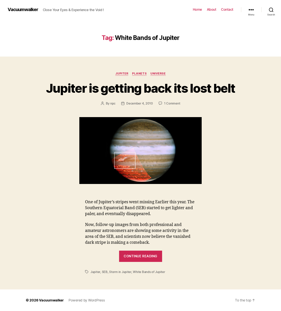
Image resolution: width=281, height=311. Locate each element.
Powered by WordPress (86, 300)
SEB (105, 272)
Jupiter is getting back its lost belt (140, 88)
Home (197, 9)
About (211, 9)
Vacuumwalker (23, 9)
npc (112, 103)
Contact (227, 9)
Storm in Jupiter (120, 272)
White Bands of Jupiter (149, 272)
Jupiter (121, 73)
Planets (139, 73)
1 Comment (172, 103)
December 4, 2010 (139, 103)
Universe (158, 73)
